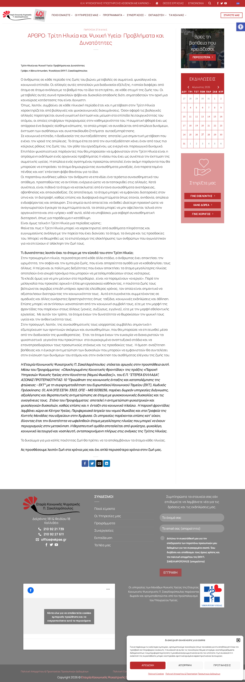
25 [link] (190, 134)
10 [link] (184, 116)
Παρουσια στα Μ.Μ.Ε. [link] (96, 29)
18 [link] (190, 125)
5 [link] (196, 107)
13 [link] (202, 116)
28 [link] (190, 98)
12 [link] (196, 116)
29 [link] (196, 98)
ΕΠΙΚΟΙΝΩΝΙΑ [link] (196, 3)
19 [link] (196, 125)
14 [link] (209, 116)
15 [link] (215, 116)
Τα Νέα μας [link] (102, 545)
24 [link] (184, 134)
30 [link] (202, 98)
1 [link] (214, 98)
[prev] (187, 87)
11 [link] (190, 116)
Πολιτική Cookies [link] (156, 673)
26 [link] (196, 134)
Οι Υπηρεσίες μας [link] (107, 516)
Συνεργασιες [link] (135, 15)
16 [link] (221, 116)
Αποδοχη (148, 665)
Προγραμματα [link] (112, 15)
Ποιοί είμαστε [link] (104, 508)
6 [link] (202, 107)
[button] (238, 640)
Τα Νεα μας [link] (176, 15)
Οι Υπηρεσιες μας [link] (86, 15)
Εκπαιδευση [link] (156, 15)
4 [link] (190, 107)
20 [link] (202, 125)
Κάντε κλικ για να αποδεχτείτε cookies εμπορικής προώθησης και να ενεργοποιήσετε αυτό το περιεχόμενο (69, 616)
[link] (240, 27)
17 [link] (184, 125)
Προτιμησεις (222, 665)
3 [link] (184, 107)
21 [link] (209, 125)
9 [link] (221, 107)
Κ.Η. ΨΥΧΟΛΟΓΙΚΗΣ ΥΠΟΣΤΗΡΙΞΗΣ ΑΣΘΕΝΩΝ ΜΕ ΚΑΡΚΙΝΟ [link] (114, 3)
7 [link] (208, 107)
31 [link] (209, 98)
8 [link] (214, 107)
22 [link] (215, 125)
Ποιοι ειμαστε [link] (61, 15)
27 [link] (184, 98)
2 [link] (221, 98)
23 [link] (221, 125)
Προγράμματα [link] (104, 523)
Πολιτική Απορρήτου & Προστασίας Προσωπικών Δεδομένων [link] (193, 673)
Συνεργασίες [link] (104, 530)
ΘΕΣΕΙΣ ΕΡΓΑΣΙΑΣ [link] (173, 3)
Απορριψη (185, 665)
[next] (217, 87)
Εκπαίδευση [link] (103, 538)
